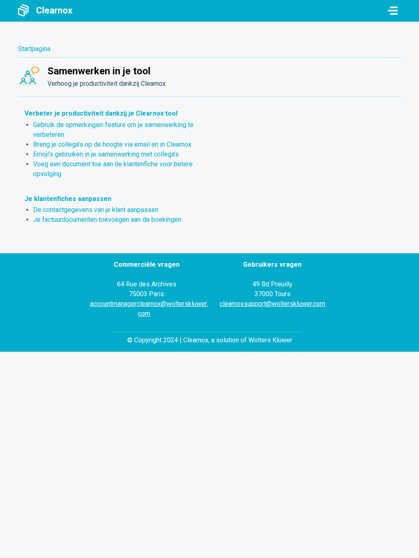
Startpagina (34, 49)
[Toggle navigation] (393, 10)
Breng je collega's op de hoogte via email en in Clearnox (112, 144)
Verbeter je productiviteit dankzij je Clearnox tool (101, 113)
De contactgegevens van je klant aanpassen (95, 210)
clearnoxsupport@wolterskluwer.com (272, 304)
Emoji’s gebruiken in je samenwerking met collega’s (106, 154)
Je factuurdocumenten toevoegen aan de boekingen (107, 219)
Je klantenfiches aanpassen (68, 199)
